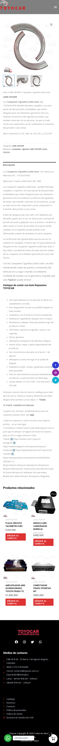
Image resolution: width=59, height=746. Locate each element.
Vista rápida (15, 515)
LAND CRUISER (15, 92)
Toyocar (13, 8)
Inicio (5, 92)
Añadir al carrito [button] (13, 536)
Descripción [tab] (9, 164)
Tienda (42, 399)
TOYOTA (6, 152)
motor (44, 149)
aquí (32, 414)
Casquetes (16, 149)
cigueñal (25, 149)
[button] (51, 24)
